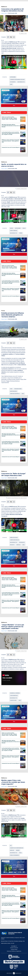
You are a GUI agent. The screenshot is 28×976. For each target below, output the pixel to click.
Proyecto (12, 544)
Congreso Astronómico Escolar (17, 79)
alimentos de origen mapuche (16, 847)
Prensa (3, 310)
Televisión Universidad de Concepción (15, 933)
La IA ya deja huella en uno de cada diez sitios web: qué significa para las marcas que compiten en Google (10, 133)
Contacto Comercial (14, 947)
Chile (11, 388)
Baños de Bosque (14, 537)
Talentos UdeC (13, 700)
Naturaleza (22, 542)
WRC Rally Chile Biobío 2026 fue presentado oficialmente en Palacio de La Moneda (11, 125)
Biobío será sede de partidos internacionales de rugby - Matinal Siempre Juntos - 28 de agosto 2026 (9, 118)
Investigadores (13, 391)
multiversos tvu (21, 81)
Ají (10, 845)
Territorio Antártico (15, 393)
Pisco (20, 852)
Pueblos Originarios (14, 855)
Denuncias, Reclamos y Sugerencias (14, 951)
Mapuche (12, 850)
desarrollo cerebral (15, 693)
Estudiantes (12, 81)
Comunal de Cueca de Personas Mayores (11, 147)
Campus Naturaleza (14, 539)
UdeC (11, 84)
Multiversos (4, 6)
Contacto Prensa (14, 949)
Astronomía (17, 228)
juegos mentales (14, 695)
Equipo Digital (4, 13)
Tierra (20, 233)
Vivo (14, 105)
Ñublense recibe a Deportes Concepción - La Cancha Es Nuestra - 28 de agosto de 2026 (11, 141)
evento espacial (13, 230)
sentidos (18, 544)
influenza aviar (17, 388)
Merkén (17, 850)
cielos (24, 228)
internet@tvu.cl (14, 946)
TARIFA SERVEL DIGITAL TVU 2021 (7, 943)
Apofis (11, 228)
